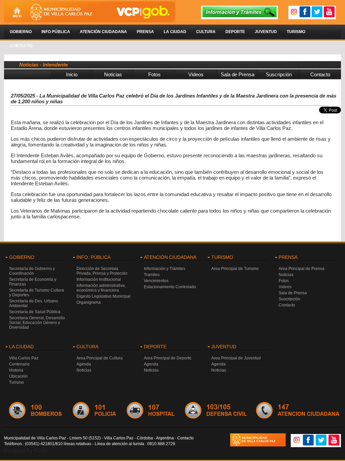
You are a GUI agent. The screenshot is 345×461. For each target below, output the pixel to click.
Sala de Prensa (237, 74)
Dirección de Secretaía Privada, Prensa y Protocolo (101, 271)
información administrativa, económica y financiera (101, 288)
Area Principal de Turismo (235, 268)
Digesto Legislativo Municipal (103, 296)
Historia (16, 370)
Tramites (152, 274)
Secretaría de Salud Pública (34, 311)
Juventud (266, 31)
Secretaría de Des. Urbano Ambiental (33, 303)
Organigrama (88, 302)
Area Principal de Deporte (167, 358)
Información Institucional (98, 279)
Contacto (21, 46)
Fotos (154, 74)
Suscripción (279, 74)
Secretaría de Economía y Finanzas (32, 282)
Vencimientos (156, 280)
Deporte (235, 31)
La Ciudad (175, 31)
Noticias (113, 74)
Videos (195, 74)
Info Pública (55, 31)
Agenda (83, 364)
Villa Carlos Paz (23, 358)
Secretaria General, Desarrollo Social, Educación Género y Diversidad (37, 323)
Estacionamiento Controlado (170, 286)
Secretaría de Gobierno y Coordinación (32, 271)
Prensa (145, 31)
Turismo (296, 31)
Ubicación (18, 376)
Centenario (19, 364)
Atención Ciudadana (103, 31)
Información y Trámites (164, 268)
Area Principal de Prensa (301, 268)
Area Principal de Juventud (236, 358)
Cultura (206, 31)
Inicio (71, 74)
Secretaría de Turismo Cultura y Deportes (36, 292)
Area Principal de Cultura (99, 358)
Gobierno (21, 31)
